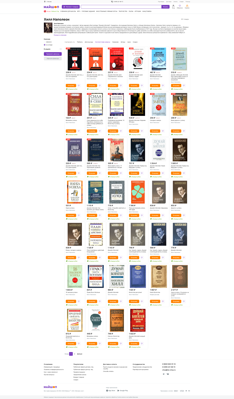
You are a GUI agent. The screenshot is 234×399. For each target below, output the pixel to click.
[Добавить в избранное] (79, 85)
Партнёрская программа (140, 369)
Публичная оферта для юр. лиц (83, 369)
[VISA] (182, 391)
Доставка (168, 1)
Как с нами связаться (50, 372)
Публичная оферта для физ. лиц (83, 367)
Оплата (175, 1)
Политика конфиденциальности (54, 369)
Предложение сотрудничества (142, 367)
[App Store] (110, 391)
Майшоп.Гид (55, 11)
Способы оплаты (108, 371)
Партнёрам (161, 1)
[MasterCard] (186, 391)
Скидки (181, 1)
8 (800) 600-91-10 (169, 364)
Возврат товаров (78, 377)
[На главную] (51, 6)
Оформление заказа (79, 374)
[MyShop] (50, 388)
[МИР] (176, 391)
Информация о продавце (52, 367)
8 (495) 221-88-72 (118, 1)
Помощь (188, 1)
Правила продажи (79, 372)
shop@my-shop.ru (169, 370)
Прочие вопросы (49, 374)
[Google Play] (122, 391)
